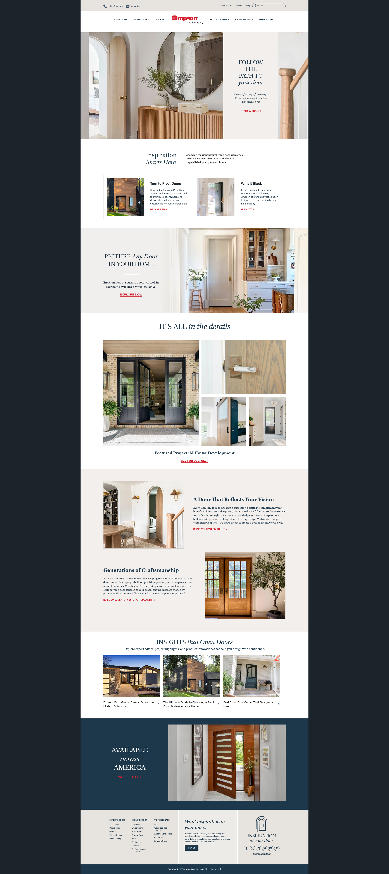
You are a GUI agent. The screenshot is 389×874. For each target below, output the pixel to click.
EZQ (248, 5)
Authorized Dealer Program (161, 828)
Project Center (219, 19)
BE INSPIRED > (158, 209)
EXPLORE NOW (131, 294)
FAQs (134, 838)
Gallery (161, 19)
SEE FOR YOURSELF (194, 460)
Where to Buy (267, 19)
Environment (137, 827)
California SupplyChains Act (139, 850)
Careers (238, 5)
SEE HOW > (247, 209)
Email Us (134, 6)
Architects (158, 837)
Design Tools (141, 19)
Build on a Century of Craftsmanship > (129, 599)
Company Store (160, 841)
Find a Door (120, 19)
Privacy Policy (138, 835)
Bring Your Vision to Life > (210, 529)
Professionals (244, 19)
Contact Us (226, 5)
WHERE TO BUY (129, 777)
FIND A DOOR (251, 111)
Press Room (137, 831)
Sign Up (191, 847)
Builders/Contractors (163, 833)
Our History (136, 824)
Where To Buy (115, 838)
